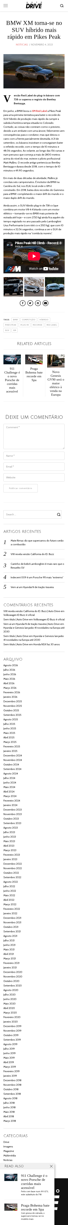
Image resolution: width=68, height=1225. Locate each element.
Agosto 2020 (10, 990)
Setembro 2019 (12, 1039)
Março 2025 (10, 742)
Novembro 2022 (12, 868)
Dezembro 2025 (12, 701)
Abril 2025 (9, 737)
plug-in (24, 325)
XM (14, 330)
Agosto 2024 (10, 773)
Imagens (8, 1146)
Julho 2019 (9, 1048)
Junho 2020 (10, 999)
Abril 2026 (9, 683)
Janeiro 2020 (10, 1021)
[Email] (45, 303)
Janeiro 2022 (10, 913)
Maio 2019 (9, 1057)
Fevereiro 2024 (11, 800)
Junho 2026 (9, 674)
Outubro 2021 (10, 927)
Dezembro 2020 (12, 972)
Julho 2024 (9, 778)
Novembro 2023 (12, 814)
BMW (15, 319)
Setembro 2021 (12, 931)
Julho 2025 (9, 724)
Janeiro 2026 (10, 696)
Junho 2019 (9, 1053)
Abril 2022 (8, 899)
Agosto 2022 (10, 881)
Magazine (8, 1151)
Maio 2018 (9, 1111)
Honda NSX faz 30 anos (46, 644)
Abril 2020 (9, 1008)
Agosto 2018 (10, 1098)
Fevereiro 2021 (11, 963)
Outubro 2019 (10, 1035)
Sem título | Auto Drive (15, 619)
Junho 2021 (9, 945)
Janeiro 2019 (10, 1075)
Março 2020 (10, 1012)
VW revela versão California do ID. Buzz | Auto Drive (31, 611)
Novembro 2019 (12, 1030)
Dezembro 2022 (12, 863)
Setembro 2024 (12, 769)
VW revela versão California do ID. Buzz (32, 554)
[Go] (62, 5)
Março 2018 (9, 1121)
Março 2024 (10, 796)
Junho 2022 (9, 890)
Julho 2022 (9, 886)
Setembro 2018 (12, 1093)
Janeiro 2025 (10, 751)
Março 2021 (9, 958)
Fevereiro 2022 (11, 908)
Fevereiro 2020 (11, 1017)
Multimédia (9, 1155)
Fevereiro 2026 (11, 692)
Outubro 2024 (11, 764)
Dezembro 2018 (12, 1080)
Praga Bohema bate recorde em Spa (35, 1207)
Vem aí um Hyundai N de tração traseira (32, 587)
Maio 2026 (9, 678)
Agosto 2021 (10, 936)
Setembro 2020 (12, 985)
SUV (7, 330)
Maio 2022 (9, 895)
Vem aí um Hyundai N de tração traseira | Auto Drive (31, 624)
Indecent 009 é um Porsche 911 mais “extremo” (37, 577)
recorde (37, 325)
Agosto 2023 (10, 827)
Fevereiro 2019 (11, 1071)
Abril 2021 (8, 954)
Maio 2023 (9, 841)
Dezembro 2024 (12, 755)
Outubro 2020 (11, 981)
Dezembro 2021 (12, 918)
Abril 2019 (8, 1062)
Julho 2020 (9, 994)
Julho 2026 (9, 669)
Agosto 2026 (10, 665)
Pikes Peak (10, 325)
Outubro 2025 (11, 710)
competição (28, 319)
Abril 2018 (8, 1116)
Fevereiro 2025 (11, 746)
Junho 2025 (9, 728)
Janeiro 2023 (10, 859)
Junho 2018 (9, 1107)
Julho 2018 (9, 1102)
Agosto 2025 (10, 719)
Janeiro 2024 (10, 805)
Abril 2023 (8, 845)
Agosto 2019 (10, 1044)
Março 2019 (9, 1066)
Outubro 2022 (11, 872)
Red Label (52, 325)
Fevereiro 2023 (11, 854)
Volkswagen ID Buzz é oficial (19, 615)
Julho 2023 (9, 832)
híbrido (44, 319)
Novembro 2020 (12, 976)
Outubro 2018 (10, 1089)
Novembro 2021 (12, 922)
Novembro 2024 (12, 760)
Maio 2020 (9, 1003)
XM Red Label (39, 111)
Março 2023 (9, 850)
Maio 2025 (9, 733)
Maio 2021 (9, 949)
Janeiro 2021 (10, 967)
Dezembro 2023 (12, 809)
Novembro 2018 (12, 1084)
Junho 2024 (9, 782)
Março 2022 (9, 904)
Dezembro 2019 (12, 1026)
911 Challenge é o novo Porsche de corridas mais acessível (34, 1182)
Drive (6, 1142)
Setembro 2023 (12, 823)
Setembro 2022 (12, 877)
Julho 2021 (9, 940)
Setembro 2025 (12, 715)
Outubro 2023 (11, 818)
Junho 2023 (9, 836)
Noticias (22, 44)
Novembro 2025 (12, 706)
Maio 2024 (9, 787)
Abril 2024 (9, 791)
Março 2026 (10, 687)
